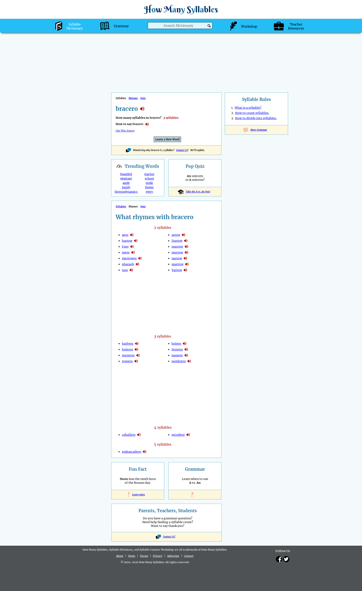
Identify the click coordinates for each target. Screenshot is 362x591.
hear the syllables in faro (132, 247)
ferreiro (177, 349)
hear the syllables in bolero (184, 344)
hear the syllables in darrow (185, 241)
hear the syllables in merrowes (140, 258)
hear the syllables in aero (131, 235)
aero (125, 235)
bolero (176, 343)
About (119, 555)
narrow (177, 258)
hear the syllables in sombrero (189, 361)
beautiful (126, 174)
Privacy (157, 555)
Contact (189, 555)
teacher (149, 174)
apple (126, 183)
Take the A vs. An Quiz (198, 191)
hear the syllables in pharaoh (137, 264)
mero (126, 252)
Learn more (138, 494)
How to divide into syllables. (256, 118)
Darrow (177, 241)
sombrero (179, 361)
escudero (178, 435)
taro (125, 270)
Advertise (173, 555)
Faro (125, 246)
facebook (279, 559)
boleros (127, 349)
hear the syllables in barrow (135, 241)
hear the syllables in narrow (185, 258)
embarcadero (131, 452)
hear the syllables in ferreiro (186, 349)
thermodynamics (126, 192)
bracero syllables (142, 109)
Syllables (121, 206)
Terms (144, 555)
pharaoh (128, 264)
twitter (286, 559)
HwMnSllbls (181, 9)
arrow (176, 235)
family (126, 187)
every (149, 192)
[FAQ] (195, 494)
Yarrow (177, 270)
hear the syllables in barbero (136, 344)
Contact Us (182, 150)
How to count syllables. (252, 113)
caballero (129, 435)
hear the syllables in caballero (139, 435)
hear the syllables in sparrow (187, 264)
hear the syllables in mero (133, 252)
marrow (177, 246)
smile (149, 183)
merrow (177, 252)
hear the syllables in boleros (136, 349)
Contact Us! (169, 536)
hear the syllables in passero (186, 355)
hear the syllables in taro (131, 270)
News (131, 555)
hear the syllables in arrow (183, 235)
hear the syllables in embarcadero (144, 452)
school (149, 178)
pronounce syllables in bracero (147, 124)
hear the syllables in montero (138, 355)
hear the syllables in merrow (186, 252)
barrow (127, 241)
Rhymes (133, 98)
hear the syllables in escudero (188, 435)
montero (128, 355)
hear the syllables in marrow (186, 247)
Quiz (143, 98)
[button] (209, 25)
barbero (127, 343)
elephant (126, 178)
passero (177, 355)
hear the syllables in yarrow (185, 270)
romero (127, 361)
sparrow (178, 264)
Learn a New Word (167, 139)
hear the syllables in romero (136, 361)
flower (149, 187)
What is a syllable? (248, 108)
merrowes (129, 258)
